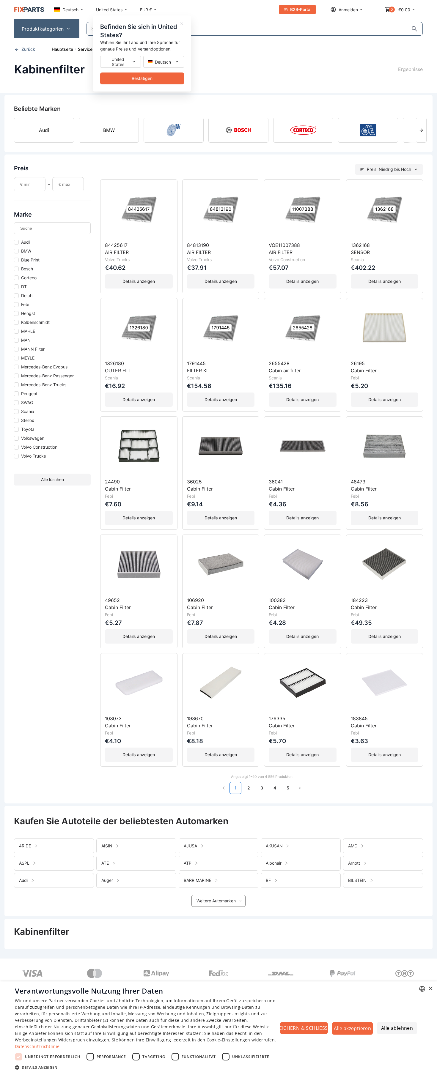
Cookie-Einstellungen (228, 1040)
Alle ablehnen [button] (397, 1028)
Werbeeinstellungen (36, 1040)
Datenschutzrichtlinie (37, 1046)
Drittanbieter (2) (91, 1020)
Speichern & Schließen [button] (304, 1028)
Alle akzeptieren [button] (352, 1028)
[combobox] (422, 989)
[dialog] (218, 1028)
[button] (146, 1067)
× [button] (430, 988)
